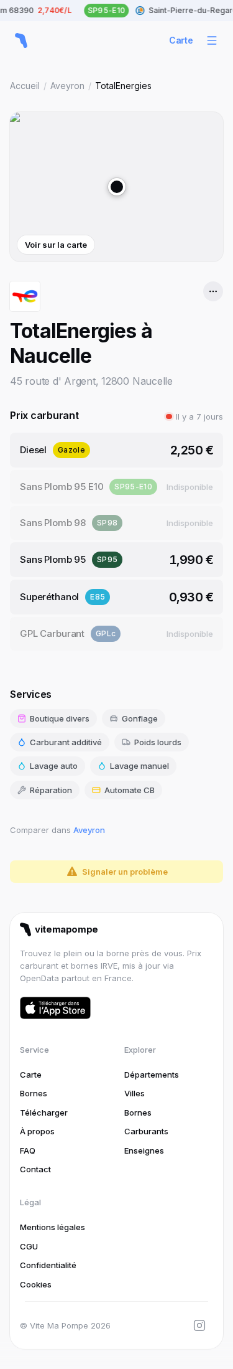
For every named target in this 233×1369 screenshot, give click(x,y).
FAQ (27, 1150)
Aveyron (67, 85)
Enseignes (144, 1150)
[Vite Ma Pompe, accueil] (21, 40)
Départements (151, 1075)
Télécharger (44, 1112)
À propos (37, 1131)
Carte (181, 40)
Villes (134, 1093)
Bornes (33, 1093)
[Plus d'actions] (213, 291)
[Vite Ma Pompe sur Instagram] (199, 1325)
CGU (29, 1246)
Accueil (25, 85)
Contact (35, 1169)
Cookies (36, 1284)
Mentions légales (52, 1227)
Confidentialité (48, 1265)
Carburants (146, 1131)
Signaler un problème (125, 872)
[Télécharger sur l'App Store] (55, 1008)
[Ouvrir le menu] (212, 40)
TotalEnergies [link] (123, 85)
